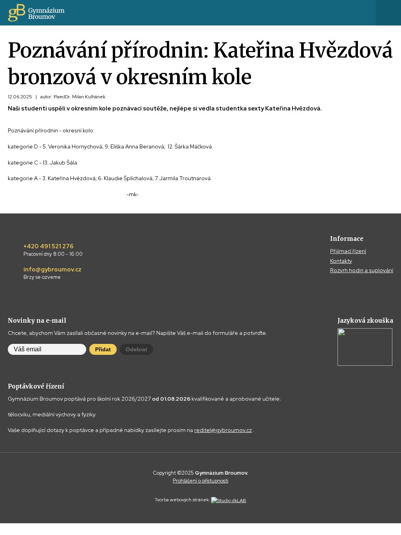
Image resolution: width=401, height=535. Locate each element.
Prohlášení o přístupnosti (200, 480)
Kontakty (341, 260)
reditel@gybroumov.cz (223, 430)
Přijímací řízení (348, 251)
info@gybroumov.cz (52, 273)
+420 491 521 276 (53, 250)
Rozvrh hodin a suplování (361, 270)
